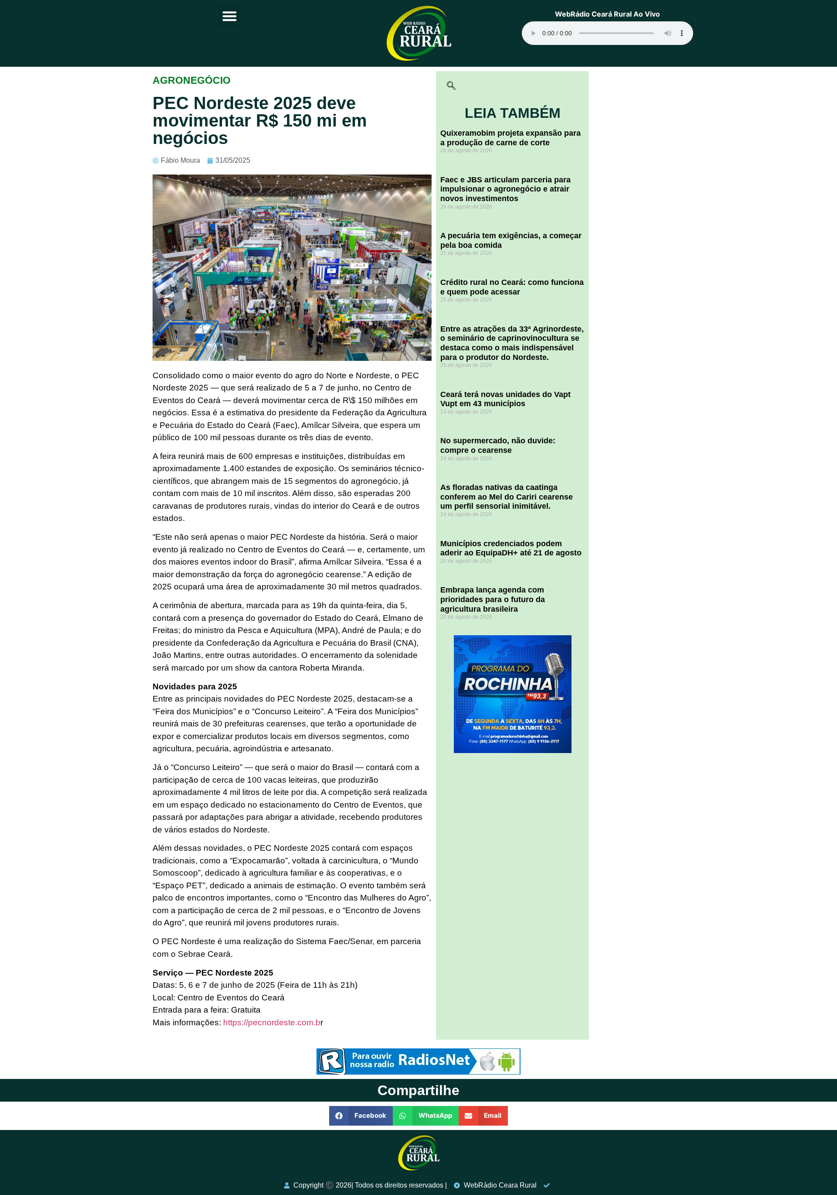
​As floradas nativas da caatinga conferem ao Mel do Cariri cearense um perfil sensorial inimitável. (506, 496)
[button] (229, 15)
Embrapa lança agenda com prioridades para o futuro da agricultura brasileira (492, 599)
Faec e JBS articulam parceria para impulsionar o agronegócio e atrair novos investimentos (505, 189)
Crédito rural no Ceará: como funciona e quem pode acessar (512, 287)
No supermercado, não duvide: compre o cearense (497, 445)
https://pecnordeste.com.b (271, 1022)
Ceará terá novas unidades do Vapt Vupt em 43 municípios (505, 399)
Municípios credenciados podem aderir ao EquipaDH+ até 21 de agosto (511, 548)
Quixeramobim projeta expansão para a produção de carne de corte (510, 138)
